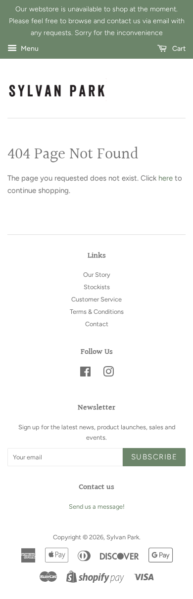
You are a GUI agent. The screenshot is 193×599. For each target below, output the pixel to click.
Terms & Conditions (97, 311)
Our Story (96, 274)
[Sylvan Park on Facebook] (85, 373)
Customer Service (96, 299)
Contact (96, 324)
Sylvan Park (122, 537)
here (165, 178)
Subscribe (154, 456)
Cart (178, 49)
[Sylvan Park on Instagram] (108, 373)
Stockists (97, 287)
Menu (29, 49)
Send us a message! (97, 506)
